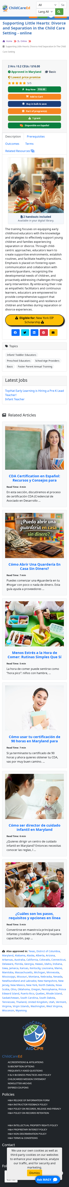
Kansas (24, 968)
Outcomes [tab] (12, 144)
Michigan (39, 972)
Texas (31, 951)
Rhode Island (54, 993)
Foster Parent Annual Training (35, 366)
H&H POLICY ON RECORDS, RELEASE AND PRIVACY (34, 1108)
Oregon (35, 989)
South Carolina (29, 997)
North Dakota (46, 985)
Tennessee (8, 1002)
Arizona (50, 955)
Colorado (44, 959)
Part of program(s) (36, 111)
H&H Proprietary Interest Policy (27, 1129)
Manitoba (7, 972)
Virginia (6, 1006)
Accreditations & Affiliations (25, 1062)
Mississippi (8, 976)
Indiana (57, 964)
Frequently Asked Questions (25, 1070)
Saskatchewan (10, 997)
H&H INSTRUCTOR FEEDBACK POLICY (27, 1104)
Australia (19, 959)
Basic (10, 366)
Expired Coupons (18, 1087)
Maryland (7, 955)
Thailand (21, 1002)
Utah (51, 1002)
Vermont (61, 1002)
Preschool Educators (18, 360)
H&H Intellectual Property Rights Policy (33, 1125)
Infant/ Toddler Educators (21, 355)
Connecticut (58, 959)
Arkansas (7, 959)
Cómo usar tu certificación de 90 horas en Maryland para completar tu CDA (34, 741)
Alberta (40, 955)
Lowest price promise (26, 77)
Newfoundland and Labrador (19, 980)
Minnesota (53, 972)
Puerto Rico (27, 993)
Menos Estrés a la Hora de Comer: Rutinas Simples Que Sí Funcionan (34, 656)
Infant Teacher (15, 399)
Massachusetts (24, 972)
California (32, 959)
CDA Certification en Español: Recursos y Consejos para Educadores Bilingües (34, 480)
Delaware (7, 964)
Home (9, 41)
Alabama (20, 955)
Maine (58, 968)
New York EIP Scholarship (36, 320)
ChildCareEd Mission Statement (27, 1079)
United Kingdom (37, 1002)
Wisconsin (8, 1010)
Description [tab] (13, 136)
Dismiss (34, 1173)
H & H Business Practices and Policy (29, 1074)
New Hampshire (47, 980)
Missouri (22, 976)
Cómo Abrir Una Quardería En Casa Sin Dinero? (34, 566)
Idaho (47, 964)
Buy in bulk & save (36, 103)
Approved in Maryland (26, 72)
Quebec (40, 993)
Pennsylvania (49, 989)
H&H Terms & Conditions (23, 1138)
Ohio (13, 989)
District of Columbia (48, 951)
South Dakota (47, 997)
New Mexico (17, 985)
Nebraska (46, 976)
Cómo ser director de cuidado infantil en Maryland (34, 827)
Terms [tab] (29, 144)
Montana (33, 976)
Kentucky (35, 968)
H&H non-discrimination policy (27, 1133)
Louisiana (47, 968)
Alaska (30, 955)
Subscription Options (21, 1066)
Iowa (5, 968)
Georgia (29, 964)
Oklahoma (24, 989)
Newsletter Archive (20, 1083)
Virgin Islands (21, 1006)
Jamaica (13, 968)
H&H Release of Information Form (29, 1100)
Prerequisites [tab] (36, 136)
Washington (38, 1006)
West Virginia (54, 1006)
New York (31, 985)
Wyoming (21, 1010)
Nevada (57, 976)
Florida (19, 964)
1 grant (36, 118)
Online (23, 41)
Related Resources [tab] (18, 151)
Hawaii (39, 964)
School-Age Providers (47, 360)
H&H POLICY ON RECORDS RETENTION (28, 1113)
